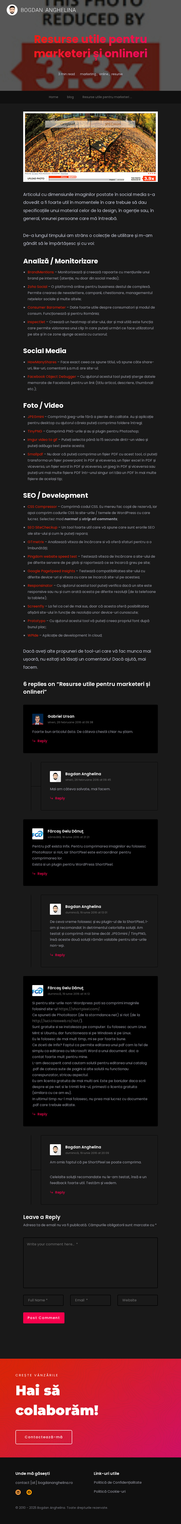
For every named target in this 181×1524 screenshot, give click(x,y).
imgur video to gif (42, 439)
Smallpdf (35, 454)
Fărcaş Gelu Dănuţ (65, 831)
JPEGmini (36, 416)
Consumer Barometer (47, 307)
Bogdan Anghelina (83, 774)
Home (53, 97)
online (103, 74)
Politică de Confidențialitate (118, 1482)
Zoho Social (37, 286)
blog (70, 97)
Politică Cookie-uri (110, 1491)
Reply (42, 740)
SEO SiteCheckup (42, 527)
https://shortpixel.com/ (79, 1009)
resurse (117, 74)
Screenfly (36, 606)
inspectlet (36, 321)
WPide (33, 635)
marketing (88, 74)
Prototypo (36, 620)
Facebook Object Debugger (52, 376)
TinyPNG (35, 431)
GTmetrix (36, 541)
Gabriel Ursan (61, 716)
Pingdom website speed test (52, 556)
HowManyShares (42, 362)
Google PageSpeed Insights (51, 571)
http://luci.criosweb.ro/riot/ (56, 1020)
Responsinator (40, 585)
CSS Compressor (42, 506)
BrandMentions (41, 272)
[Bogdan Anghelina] (41, 9)
